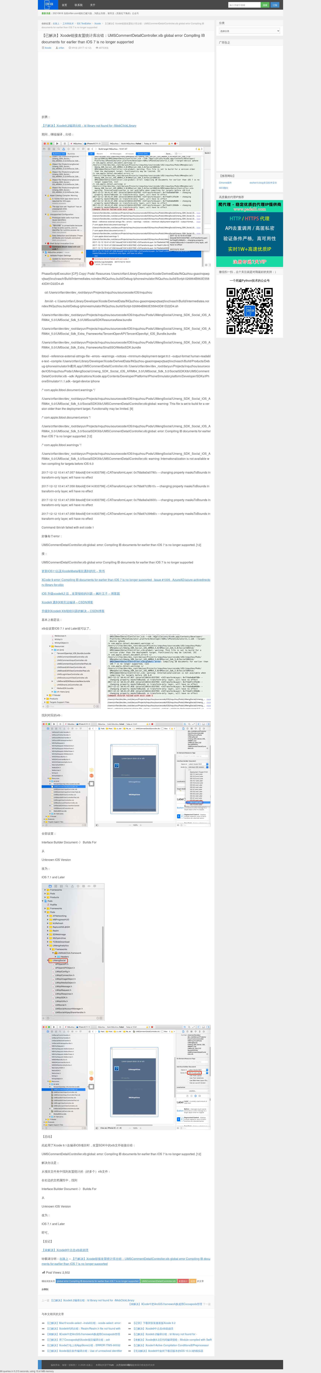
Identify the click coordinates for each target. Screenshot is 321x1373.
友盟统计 (183, 1281)
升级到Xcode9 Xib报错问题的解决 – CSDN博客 (73, 611)
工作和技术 (68, 23)
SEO (139, 1364)
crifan (61, 47)
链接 (193, 1281)
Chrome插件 (225, 182)
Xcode (97, 23)
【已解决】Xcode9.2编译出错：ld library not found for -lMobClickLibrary (89, 125)
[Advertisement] (95, 80)
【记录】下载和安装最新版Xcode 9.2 (154, 1323)
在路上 (48, 5)
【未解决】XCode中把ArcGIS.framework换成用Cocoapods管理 (165, 1304)
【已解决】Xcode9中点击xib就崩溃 (152, 1328)
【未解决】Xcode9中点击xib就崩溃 (65, 1250)
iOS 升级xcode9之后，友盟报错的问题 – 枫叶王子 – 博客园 (81, 593)
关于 (92, 5)
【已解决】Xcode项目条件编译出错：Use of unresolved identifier (84, 1351)
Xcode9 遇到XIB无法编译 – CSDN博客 (67, 602)
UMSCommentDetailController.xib (159, 1281)
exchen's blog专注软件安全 (263, 182)
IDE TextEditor (84, 23)
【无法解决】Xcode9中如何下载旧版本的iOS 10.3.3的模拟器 (167, 1351)
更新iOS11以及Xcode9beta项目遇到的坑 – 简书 (73, 571)
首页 (64, 5)
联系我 (78, 5)
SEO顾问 (223, 187)
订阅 (275, 5)
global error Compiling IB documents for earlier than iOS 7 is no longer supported (98, 1281)
